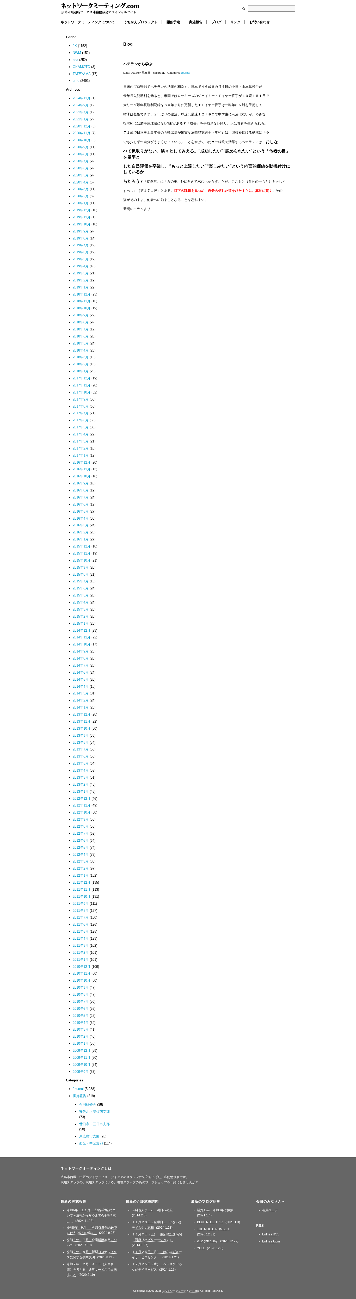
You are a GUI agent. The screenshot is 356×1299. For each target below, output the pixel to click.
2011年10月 (81, 896)
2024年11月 (81, 98)
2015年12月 (81, 546)
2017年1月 (81, 455)
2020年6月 (81, 168)
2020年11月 (81, 133)
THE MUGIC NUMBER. (213, 1229)
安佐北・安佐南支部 (94, 1111)
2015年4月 (81, 602)
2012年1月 (81, 875)
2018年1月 (81, 371)
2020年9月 (81, 147)
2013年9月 (81, 735)
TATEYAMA (81, 74)
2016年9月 (81, 483)
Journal (185, 72)
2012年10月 (81, 812)
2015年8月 (81, 574)
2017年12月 (81, 378)
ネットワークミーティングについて (88, 22)
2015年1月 (81, 623)
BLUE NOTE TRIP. (210, 1222)
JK (75, 46)
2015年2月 (81, 616)
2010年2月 (81, 1036)
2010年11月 (81, 973)
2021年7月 (81, 112)
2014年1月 (81, 707)
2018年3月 (81, 357)
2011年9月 (81, 904)
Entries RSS (270, 1234)
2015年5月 (81, 595)
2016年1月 (81, 539)
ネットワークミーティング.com (100, 8)
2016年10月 (81, 476)
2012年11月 (81, 805)
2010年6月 (81, 1009)
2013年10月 (81, 728)
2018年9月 (81, 315)
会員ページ (270, 1210)
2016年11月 (81, 469)
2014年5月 (81, 679)
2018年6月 (81, 336)
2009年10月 (81, 1065)
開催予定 (173, 22)
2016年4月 (81, 518)
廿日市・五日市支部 (94, 1124)
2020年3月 (81, 189)
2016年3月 (81, 525)
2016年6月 (81, 504)
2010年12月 (81, 967)
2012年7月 (81, 833)
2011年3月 (81, 945)
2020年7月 (81, 161)
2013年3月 (81, 777)
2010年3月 (81, 1029)
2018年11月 (81, 301)
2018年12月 (81, 294)
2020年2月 (81, 196)
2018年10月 (81, 308)
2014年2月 (81, 700)
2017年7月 (81, 413)
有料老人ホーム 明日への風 (152, 1210)
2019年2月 (81, 280)
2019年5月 (81, 259)
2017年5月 (81, 427)
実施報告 (195, 22)
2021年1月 (81, 119)
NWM (77, 53)
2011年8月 (81, 911)
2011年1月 (81, 960)
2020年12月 (81, 126)
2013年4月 (81, 770)
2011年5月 (81, 931)
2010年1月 (81, 1043)
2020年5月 (81, 175)
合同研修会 (87, 1104)
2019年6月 (81, 252)
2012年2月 (81, 868)
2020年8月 (81, 154)
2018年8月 (81, 322)
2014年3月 (81, 693)
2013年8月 (81, 742)
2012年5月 (81, 847)
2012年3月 (81, 861)
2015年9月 (81, 567)
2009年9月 (81, 1072)
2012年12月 (81, 799)
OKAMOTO (81, 67)
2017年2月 (81, 448)
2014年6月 (81, 672)
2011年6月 (81, 924)
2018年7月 (81, 329)
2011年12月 (81, 882)
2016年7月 (81, 497)
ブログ (216, 22)
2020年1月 (81, 203)
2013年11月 (81, 721)
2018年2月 (81, 364)
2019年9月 (81, 231)
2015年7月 (81, 581)
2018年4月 (81, 350)
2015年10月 (81, 560)
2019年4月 (81, 266)
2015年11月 (81, 553)
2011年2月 (81, 953)
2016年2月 (81, 532)
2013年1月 (81, 791)
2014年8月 (81, 658)
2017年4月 (81, 434)
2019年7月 (81, 245)
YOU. (201, 1248)
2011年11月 (81, 889)
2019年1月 (81, 287)
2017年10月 (81, 392)
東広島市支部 (89, 1136)
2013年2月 (81, 784)
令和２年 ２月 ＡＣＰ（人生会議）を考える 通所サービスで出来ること (92, 1269)
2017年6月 (81, 420)
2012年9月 (81, 819)
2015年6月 (81, 588)
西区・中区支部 (91, 1143)
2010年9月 (81, 987)
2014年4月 (81, 686)
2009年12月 (81, 1050)
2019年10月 (81, 224)
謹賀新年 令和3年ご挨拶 (215, 1210)
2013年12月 (81, 714)
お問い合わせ (259, 22)
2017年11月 (81, 385)
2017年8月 (81, 406)
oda (75, 60)
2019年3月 (81, 273)
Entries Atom (271, 1241)
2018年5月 (81, 343)
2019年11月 (81, 217)
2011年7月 (81, 917)
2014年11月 (81, 637)
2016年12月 (81, 462)
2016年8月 (81, 490)
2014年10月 (81, 644)
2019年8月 (81, 238)
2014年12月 (81, 630)
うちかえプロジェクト (141, 22)
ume (76, 81)
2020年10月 (81, 140)
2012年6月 (81, 840)
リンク (235, 22)
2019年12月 (81, 210)
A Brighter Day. (207, 1241)
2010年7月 (81, 1002)
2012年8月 (81, 826)
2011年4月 (81, 938)
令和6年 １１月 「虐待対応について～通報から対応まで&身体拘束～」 (91, 1215)
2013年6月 (81, 756)
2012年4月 (81, 855)
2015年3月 (81, 609)
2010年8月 (81, 994)
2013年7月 (81, 749)
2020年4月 (81, 182)
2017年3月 (81, 441)
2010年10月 (81, 980)
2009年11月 (81, 1058)
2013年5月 (81, 763)
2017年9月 (81, 399)
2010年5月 (81, 1016)
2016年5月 (81, 511)
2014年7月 (81, 665)
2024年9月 (81, 105)
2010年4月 (81, 1023)
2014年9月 (81, 651)
